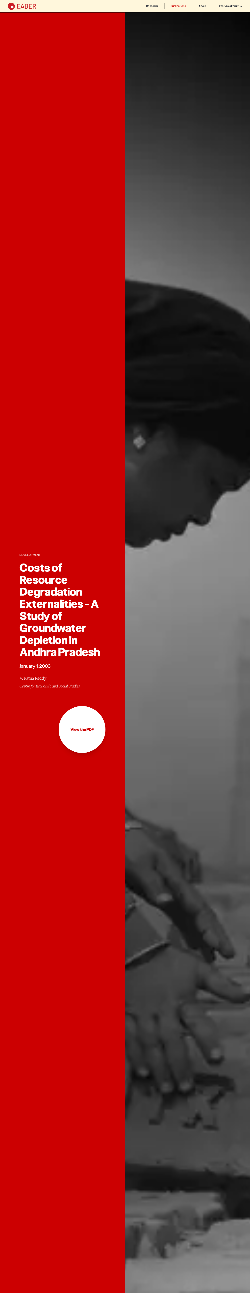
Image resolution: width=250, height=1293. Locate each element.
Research (152, 6)
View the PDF (82, 729)
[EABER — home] (22, 6)
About (203, 6)
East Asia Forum (229, 6)
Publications (178, 6)
